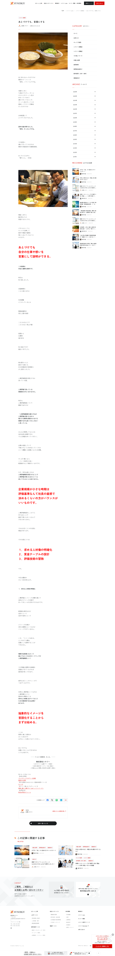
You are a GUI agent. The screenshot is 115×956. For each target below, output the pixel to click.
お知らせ (76, 38)
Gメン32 (20, 784)
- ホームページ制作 (35, 932)
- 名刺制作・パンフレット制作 (38, 935)
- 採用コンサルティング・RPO (38, 930)
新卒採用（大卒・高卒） (80, 73)
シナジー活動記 (78, 47)
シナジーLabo (81, 915)
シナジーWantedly (82, 926)
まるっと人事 (34, 911)
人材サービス (34, 915)
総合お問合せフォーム (24, 792)
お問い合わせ (99, 3)
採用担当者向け (78, 69)
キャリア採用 (77, 42)
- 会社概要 (68, 914)
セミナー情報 (81, 918)
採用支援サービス (35, 927)
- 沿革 (67, 917)
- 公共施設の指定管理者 (55, 919)
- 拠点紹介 (68, 922)
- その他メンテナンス (55, 922)
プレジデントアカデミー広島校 (27, 778)
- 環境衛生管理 (53, 914)
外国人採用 (77, 60)
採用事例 (76, 65)
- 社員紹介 (68, 925)
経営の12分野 (22, 780)
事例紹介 (80, 911)
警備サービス (53, 926)
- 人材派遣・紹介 (35, 921)
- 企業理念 (68, 919)
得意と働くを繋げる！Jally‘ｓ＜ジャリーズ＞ (31, 788)
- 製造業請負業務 (35, 923)
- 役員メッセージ (69, 927)
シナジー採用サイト (83, 922)
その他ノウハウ (78, 56)
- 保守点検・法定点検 (55, 917)
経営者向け (77, 78)
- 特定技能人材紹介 (35, 918)
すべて (75, 33)
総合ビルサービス (54, 911)
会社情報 (68, 911)
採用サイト (88, 3)
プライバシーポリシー (83, 945)
